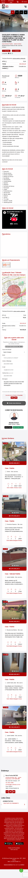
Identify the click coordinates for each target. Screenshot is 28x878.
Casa (3, 44)
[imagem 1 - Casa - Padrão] (14, 451)
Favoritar (7, 50)
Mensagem (4, 378)
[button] (17, 1)
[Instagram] (7, 791)
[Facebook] (10, 791)
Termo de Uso (14, 849)
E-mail (3, 367)
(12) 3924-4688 (9, 782)
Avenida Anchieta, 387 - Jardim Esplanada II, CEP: (13, 778)
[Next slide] (25, 20)
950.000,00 (22, 64)
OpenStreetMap (22, 305)
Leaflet (16, 305)
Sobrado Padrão (9, 44)
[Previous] (4, 451)
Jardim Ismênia (17, 44)
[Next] (24, 451)
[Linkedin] (13, 791)
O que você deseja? (6, 349)
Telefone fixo (7, 373)
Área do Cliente (3, 1)
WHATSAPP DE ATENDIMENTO (11, 803)
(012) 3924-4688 (11, 1)
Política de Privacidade (14, 848)
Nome (3, 355)
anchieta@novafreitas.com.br (13, 784)
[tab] (12, 12)
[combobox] (14, 352)
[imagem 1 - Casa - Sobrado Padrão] (14, 557)
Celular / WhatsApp (6, 361)
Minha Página (8, 427)
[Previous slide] (2, 20)
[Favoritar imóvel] (25, 444)
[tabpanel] (14, 20)
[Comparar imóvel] (25, 446)
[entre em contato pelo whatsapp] (20, 870)
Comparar (17, 50)
